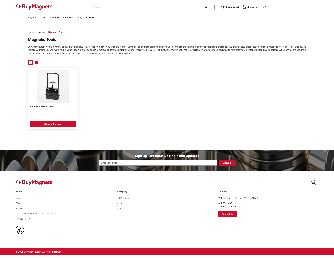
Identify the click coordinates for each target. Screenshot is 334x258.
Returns (19, 208)
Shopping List (232, 7)
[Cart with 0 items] (264, 7)
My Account (253, 7)
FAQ (18, 203)
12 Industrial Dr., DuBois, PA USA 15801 (238, 198)
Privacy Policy (23, 219)
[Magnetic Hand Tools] (53, 86)
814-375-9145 (225, 203)
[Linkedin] (313, 182)
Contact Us (91, 17)
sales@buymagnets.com (230, 206)
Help (18, 198)
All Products (123, 198)
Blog (79, 17)
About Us (122, 203)
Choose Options (52, 124)
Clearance (68, 17)
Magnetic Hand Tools (42, 106)
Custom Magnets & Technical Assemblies (36, 213)
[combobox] (153, 7)
